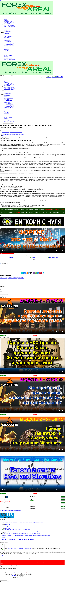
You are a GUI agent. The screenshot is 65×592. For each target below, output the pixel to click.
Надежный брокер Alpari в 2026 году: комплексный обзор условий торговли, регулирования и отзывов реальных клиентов (26, 535)
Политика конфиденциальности (7, 555)
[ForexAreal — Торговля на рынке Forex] (26, 15)
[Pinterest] (40, 273)
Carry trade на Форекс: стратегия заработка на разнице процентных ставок (11, 277)
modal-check (2, 566)
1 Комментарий (7, 524)
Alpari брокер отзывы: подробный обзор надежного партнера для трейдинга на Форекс (19, 539)
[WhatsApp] (36, 273)
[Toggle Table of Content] (1, 130)
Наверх (1, 0)
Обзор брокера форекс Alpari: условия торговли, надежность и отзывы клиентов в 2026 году (20, 531)
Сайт (1, 291)
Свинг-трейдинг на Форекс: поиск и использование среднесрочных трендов (12, 278)
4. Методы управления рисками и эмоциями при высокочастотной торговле (13, 134)
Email (1, 289)
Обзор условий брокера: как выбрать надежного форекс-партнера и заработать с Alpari (19, 526)
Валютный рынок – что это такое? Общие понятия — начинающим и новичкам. (20, 548)
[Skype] (43, 273)
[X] (31, 273)
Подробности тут (14, 575)
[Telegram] (29, 273)
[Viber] (34, 273)
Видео (3, 135)
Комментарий (2, 286)
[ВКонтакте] (24, 273)
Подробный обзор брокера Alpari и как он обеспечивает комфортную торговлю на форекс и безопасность (22, 522)
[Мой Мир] (38, 273)
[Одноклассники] (27, 273)
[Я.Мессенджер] (22, 273)
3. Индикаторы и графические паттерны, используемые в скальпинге (12, 133)
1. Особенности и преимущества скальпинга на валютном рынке (12, 132)
